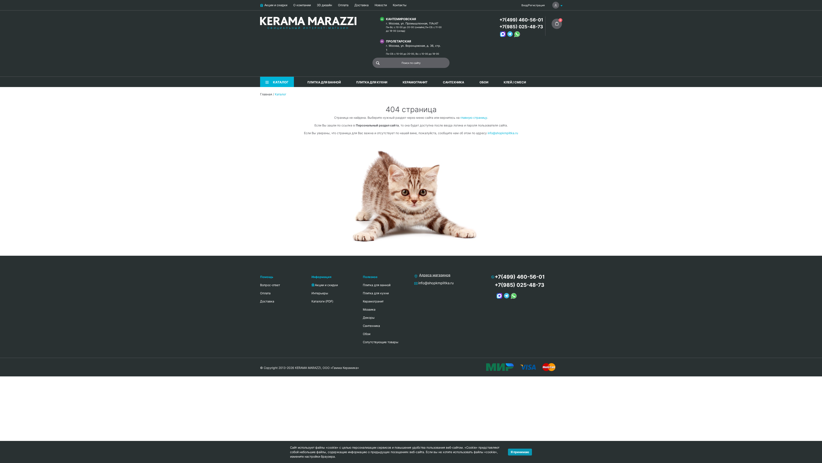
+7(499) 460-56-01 (521, 20)
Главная (266, 94)
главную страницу (473, 117)
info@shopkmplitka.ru (503, 133)
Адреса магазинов (434, 275)
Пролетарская (398, 41)
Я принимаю (520, 452)
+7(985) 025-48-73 (521, 26)
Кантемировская (401, 19)
